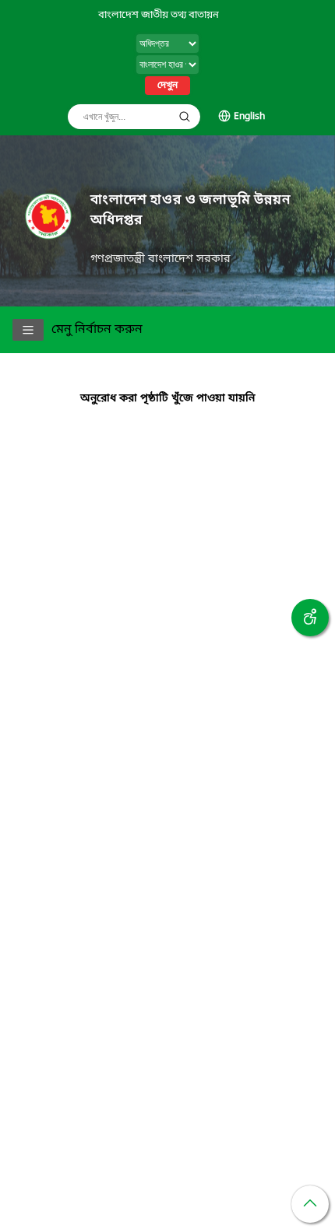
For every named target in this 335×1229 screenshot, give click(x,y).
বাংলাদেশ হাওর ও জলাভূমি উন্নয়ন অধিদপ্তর (190, 210)
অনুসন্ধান (184, 116)
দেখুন (167, 85)
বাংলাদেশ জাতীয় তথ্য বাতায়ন (158, 15)
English (249, 116)
